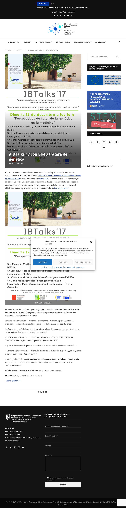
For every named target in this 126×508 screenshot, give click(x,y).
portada (8, 50)
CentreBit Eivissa (63, 42)
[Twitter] (57, 16)
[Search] (119, 42)
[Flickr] (68, 16)
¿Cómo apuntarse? (12, 381)
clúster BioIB (43, 179)
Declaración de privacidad (65, 267)
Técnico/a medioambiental (48, 8)
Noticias (19, 50)
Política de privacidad (13, 431)
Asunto (48, 446)
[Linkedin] (64, 16)
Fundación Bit (13, 42)
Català (54, 12)
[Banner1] (104, 80)
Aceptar (43, 262)
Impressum (80, 267)
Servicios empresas (82, 42)
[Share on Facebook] (38, 392)
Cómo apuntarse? (61, 188)
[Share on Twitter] (41, 392)
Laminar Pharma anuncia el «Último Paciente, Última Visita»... (63, 4)
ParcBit (27, 42)
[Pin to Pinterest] (43, 392)
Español (63, 12)
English (71, 12)
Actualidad (100, 42)
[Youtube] (71, 16)
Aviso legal (9, 428)
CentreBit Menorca (42, 42)
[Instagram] (61, 16)
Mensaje (48, 455)
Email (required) (51, 436)
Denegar (63, 262)
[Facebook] (54, 16)
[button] (91, 242)
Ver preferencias (83, 262)
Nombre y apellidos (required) (57, 426)
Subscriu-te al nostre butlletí (100, 166)
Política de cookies (48, 267)
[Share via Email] (46, 392)
